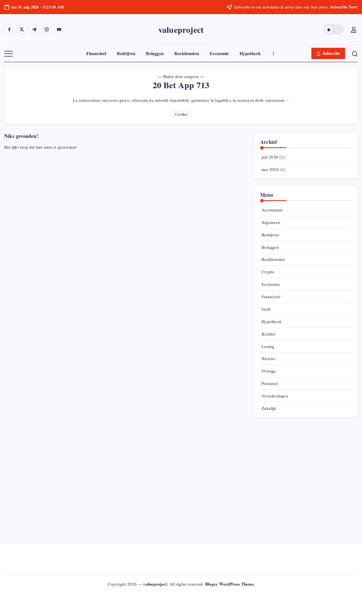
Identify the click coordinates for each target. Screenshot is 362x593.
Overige (269, 371)
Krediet (268, 334)
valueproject (181, 29)
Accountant (272, 210)
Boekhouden (273, 259)
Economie (271, 284)
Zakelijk (269, 408)
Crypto (268, 271)
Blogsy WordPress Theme (229, 584)
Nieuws (268, 358)
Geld (266, 309)
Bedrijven (270, 234)
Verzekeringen (275, 396)
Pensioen (270, 383)
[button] (334, 29)
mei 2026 (270, 169)
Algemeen (271, 222)
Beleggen (270, 247)
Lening (268, 346)
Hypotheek (272, 321)
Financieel (271, 296)
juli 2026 (270, 157)
